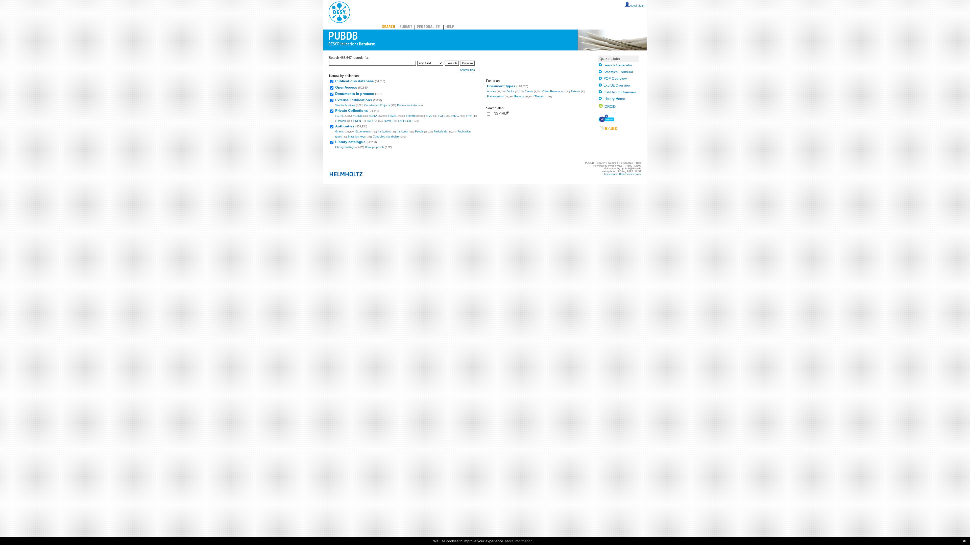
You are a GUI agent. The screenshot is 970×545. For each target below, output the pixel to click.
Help (450, 27)
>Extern (411, 115)
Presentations (495, 96)
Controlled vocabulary (386, 136)
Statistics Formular (617, 72)
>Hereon (340, 120)
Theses (539, 96)
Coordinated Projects (377, 105)
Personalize (428, 27)
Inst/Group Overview (619, 92)
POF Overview (614, 78)
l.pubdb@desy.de (631, 168)
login (642, 6)
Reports (519, 96)
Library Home (613, 98)
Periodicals (440, 131)
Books (510, 91)
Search (388, 27)
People (419, 131)
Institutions (384, 131)
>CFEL (339, 115)
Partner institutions (408, 105)
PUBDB (361, 11)
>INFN (357, 120)
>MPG (371, 120)
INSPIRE (499, 113)
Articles (491, 91)
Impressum (610, 174)
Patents (575, 91)
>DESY (373, 115)
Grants (339, 131)
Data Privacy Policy (630, 174)
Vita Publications (345, 105)
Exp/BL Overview (616, 85)
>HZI (469, 115)
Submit (406, 27)
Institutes (402, 131)
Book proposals (374, 147)
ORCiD (609, 106)
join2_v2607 (634, 165)
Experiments (363, 131)
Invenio (612, 165)
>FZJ (429, 115)
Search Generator (617, 65)
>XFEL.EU (404, 120)
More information (518, 541)
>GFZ (442, 115)
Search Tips (467, 69)
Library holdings (345, 147)
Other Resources (553, 91)
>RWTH (389, 120)
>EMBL (392, 115)
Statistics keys (357, 136)
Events (529, 91)
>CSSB (357, 115)
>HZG (455, 115)
